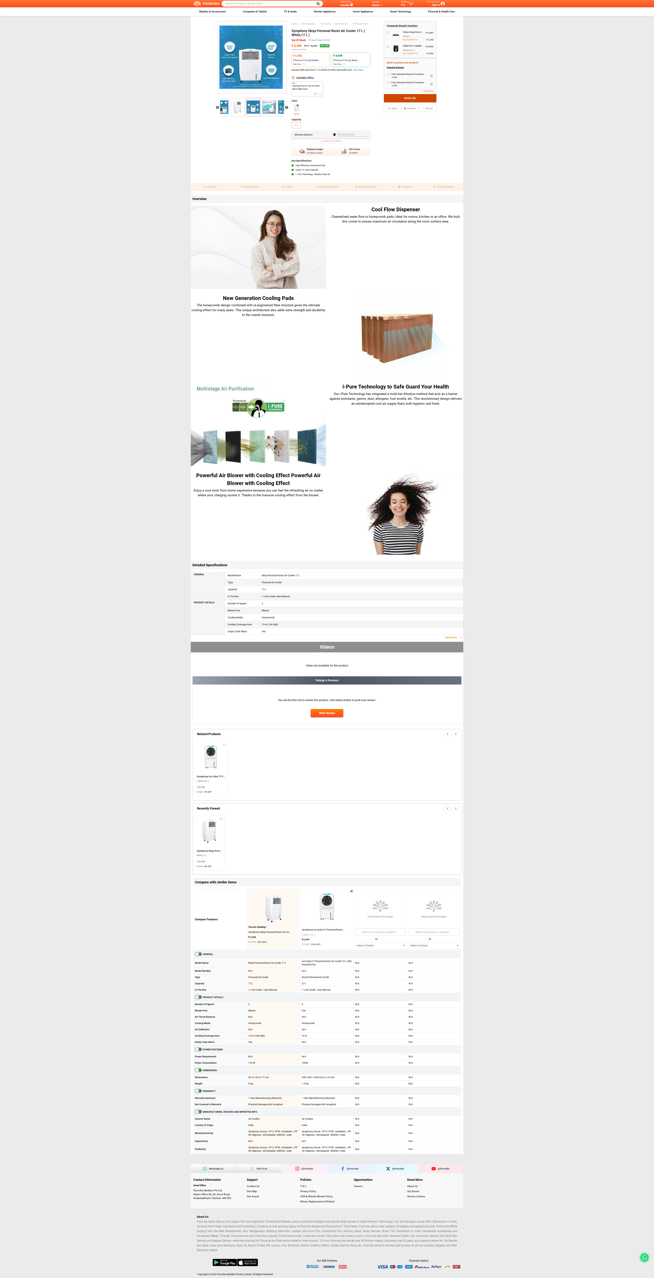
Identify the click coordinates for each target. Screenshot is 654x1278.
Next (286, 107)
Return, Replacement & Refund (317, 1201)
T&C (320, 94)
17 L (296, 125)
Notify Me (410, 98)
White (296, 114)
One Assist (253, 1196)
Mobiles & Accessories (212, 11)
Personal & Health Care (441, 11)
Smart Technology (400, 11)
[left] (447, 734)
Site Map (252, 1191)
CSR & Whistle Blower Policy (316, 1196)
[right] (456, 734)
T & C (303, 1186)
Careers (358, 1186)
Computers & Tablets (255, 11)
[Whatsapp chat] (643, 1257)
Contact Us (253, 1186)
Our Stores (413, 1191)
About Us (412, 1186)
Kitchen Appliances (325, 11)
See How (298, 64)
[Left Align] (319, 3)
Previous (217, 107)
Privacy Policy (308, 1191)
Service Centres (416, 1196)
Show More (428, 91)
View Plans (358, 70)
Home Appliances (363, 11)
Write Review (327, 713)
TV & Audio (290, 11)
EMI (315, 94)
